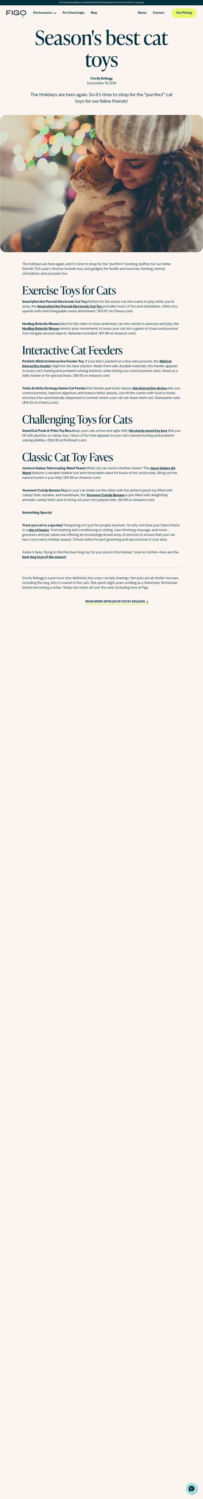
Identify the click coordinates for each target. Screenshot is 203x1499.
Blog (94, 12)
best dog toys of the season (44, 557)
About (142, 12)
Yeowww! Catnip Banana (105, 495)
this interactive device (149, 388)
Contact (158, 12)
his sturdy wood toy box (148, 431)
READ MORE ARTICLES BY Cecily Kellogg (115, 601)
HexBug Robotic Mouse (40, 328)
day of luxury (39, 530)
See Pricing (184, 12)
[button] (191, 1488)
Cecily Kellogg (101, 78)
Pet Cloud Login (73, 12)
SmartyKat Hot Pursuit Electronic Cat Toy (69, 306)
